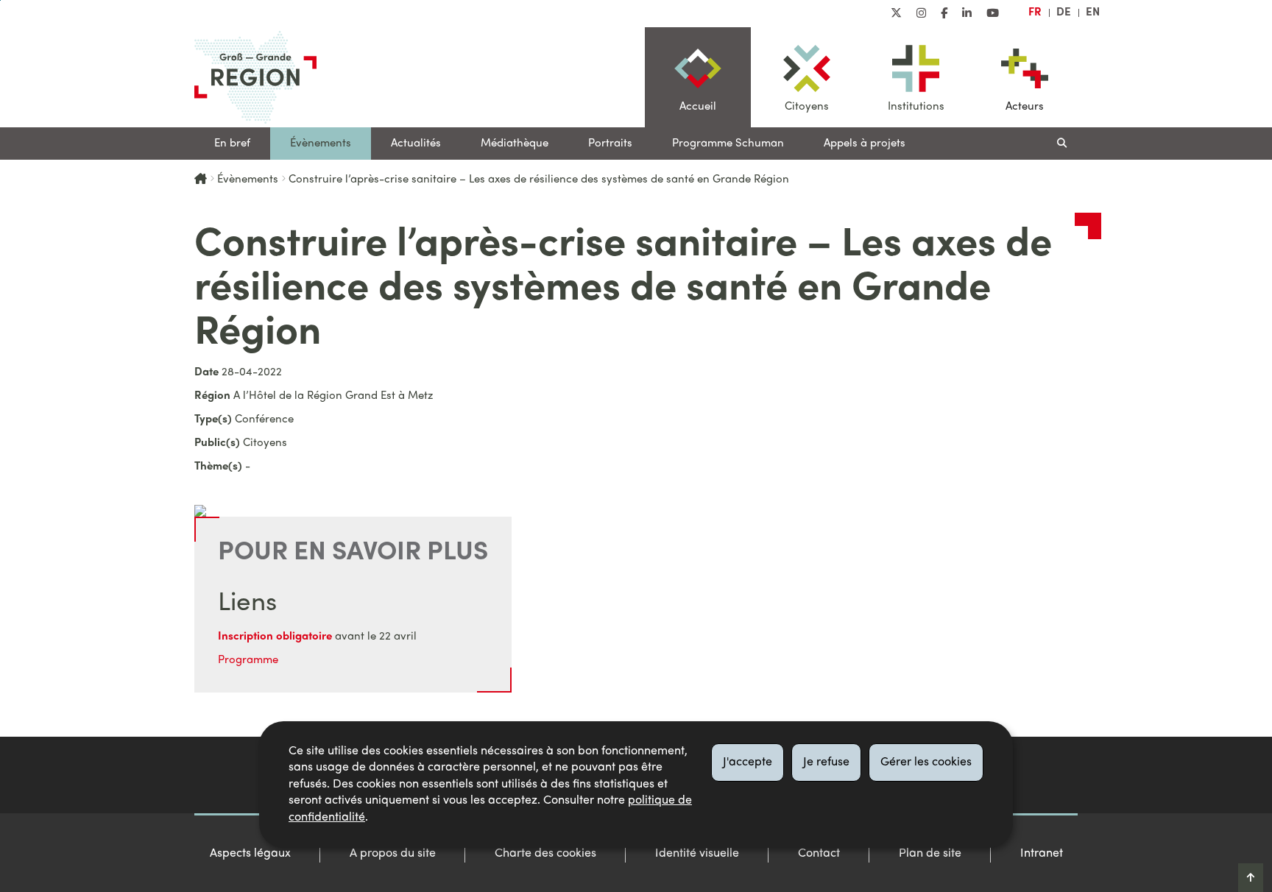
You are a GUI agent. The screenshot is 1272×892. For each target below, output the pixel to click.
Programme (248, 660)
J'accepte (747, 762)
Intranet (1041, 854)
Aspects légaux (250, 854)
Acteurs (1025, 107)
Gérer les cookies (926, 762)
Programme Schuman (728, 143)
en (1093, 12)
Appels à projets (864, 143)
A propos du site (393, 854)
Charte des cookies (545, 854)
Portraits (610, 143)
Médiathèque (514, 143)
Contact (819, 854)
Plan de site (930, 854)
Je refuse (826, 762)
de (1063, 12)
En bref (232, 143)
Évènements (320, 143)
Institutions (916, 107)
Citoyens (807, 107)
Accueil (697, 107)
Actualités (416, 143)
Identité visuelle (697, 854)
